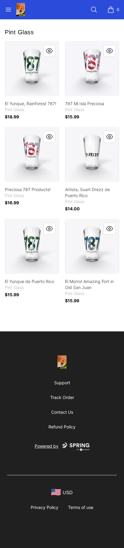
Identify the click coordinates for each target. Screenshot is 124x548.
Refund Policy (62, 426)
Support (62, 382)
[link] (32, 68)
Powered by (46, 446)
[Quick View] (49, 51)
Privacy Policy (44, 507)
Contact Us (62, 412)
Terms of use (80, 507)
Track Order (62, 397)
